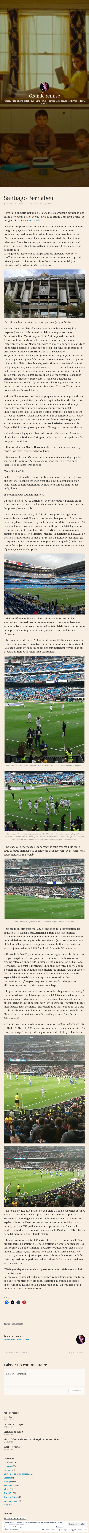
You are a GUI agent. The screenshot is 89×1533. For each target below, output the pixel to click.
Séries (7, 1489)
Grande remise (44, 96)
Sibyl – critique (12, 1447)
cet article (34, 220)
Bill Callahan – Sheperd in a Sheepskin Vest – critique (32, 1439)
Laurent (9, 204)
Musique (8, 1481)
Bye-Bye (8, 1417)
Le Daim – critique (13, 1424)
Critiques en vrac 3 (13, 1432)
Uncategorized (10, 1501)
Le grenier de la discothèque (17, 1474)
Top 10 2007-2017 (76, 1353)
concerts (8, 1466)
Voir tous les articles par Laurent (16, 1339)
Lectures (8, 1478)
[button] (44, 293)
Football (20, 204)
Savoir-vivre (9, 1485)
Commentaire (76, 1391)
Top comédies (10, 1497)
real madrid (17, 1324)
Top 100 (7, 1493)
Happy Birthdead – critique (16, 1353)
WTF (6, 1505)
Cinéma (7, 1462)
